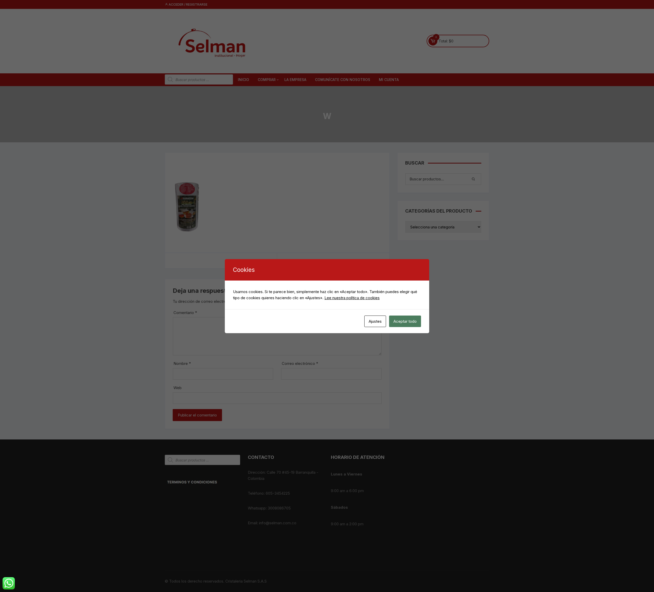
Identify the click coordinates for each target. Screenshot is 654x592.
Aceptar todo (405, 321)
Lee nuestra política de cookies (352, 297)
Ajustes (375, 321)
